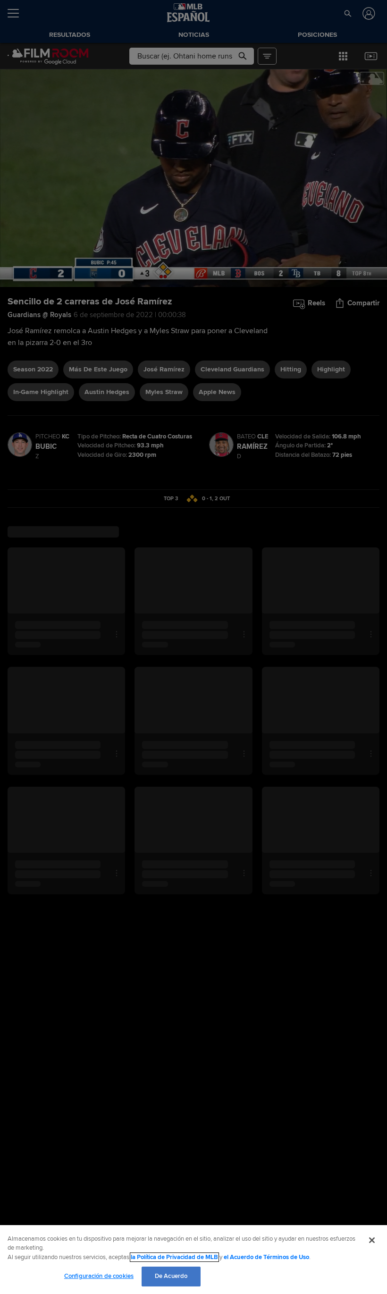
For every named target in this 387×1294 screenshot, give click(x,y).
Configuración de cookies (99, 1276)
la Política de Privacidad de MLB (174, 1257)
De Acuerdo (171, 1276)
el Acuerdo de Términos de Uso (266, 1257)
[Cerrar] (372, 1240)
